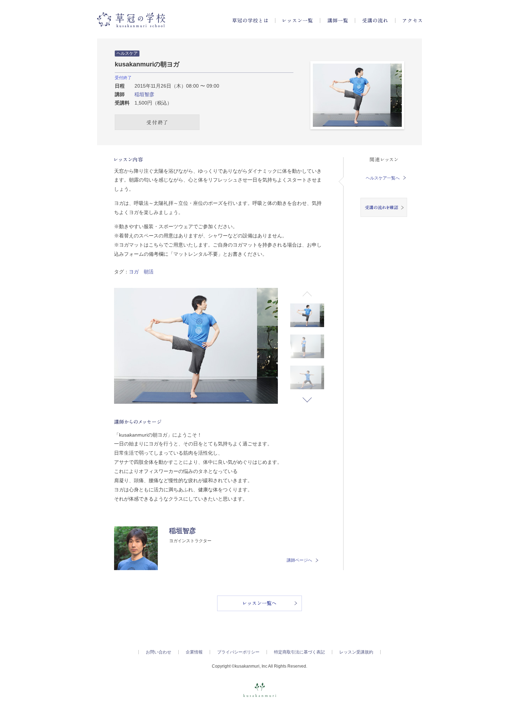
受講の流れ (375, 20)
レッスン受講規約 (356, 652)
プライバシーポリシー (238, 652)
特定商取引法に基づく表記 (299, 652)
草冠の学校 (131, 19)
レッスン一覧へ (259, 603)
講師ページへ (299, 560)
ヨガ (134, 271)
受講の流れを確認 (383, 207)
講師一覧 (337, 20)
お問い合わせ (158, 652)
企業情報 (194, 652)
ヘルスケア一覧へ (383, 178)
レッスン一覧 (297, 20)
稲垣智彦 (144, 94)
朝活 (149, 271)
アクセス (412, 20)
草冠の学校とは (250, 20)
